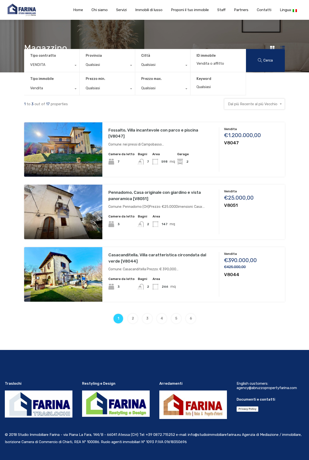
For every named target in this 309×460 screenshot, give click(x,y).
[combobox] (51, 66)
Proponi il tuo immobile (190, 10)
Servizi (121, 10)
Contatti (264, 10)
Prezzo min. (95, 79)
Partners (241, 10)
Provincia (94, 56)
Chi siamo (99, 10)
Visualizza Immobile (63, 166)
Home (78, 10)
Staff (221, 10)
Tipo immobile (42, 79)
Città (145, 56)
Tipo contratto (43, 56)
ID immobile (206, 56)
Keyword (204, 79)
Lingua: (286, 10)
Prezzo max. (151, 79)
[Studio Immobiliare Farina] (18, 10)
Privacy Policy (247, 409)
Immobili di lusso (148, 10)
